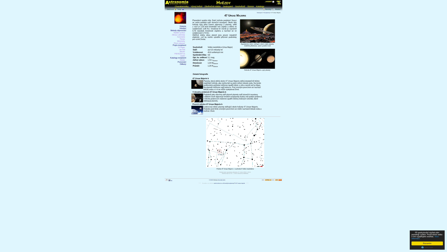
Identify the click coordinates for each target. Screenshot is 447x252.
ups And (182, 49)
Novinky (268, 9)
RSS (280, 180)
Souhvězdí (240, 6)
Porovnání (182, 62)
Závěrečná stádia (213, 6)
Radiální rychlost (179, 33)
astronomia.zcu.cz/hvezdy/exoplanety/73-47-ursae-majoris (229, 183)
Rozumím (427, 243)
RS (171, 180)
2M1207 (182, 51)
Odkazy (183, 64)
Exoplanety (267, 12)
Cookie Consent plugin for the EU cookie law (427, 247)
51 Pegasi (181, 47)
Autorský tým (221, 180)
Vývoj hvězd (196, 6)
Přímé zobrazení (179, 43)
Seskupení (228, 6)
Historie (183, 26)
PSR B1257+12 (179, 54)
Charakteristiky (182, 6)
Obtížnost (170, 9)
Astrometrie (181, 37)
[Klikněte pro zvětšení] (257, 42)
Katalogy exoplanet (178, 58)
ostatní (182, 56)
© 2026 (211, 180)
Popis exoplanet (179, 45)
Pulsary (182, 39)
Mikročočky (181, 41)
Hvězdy (223, 2)
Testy (179, 9)
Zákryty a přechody (178, 35)
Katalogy (260, 6)
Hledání (278, 9)
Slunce (250, 6)
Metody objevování (178, 31)
